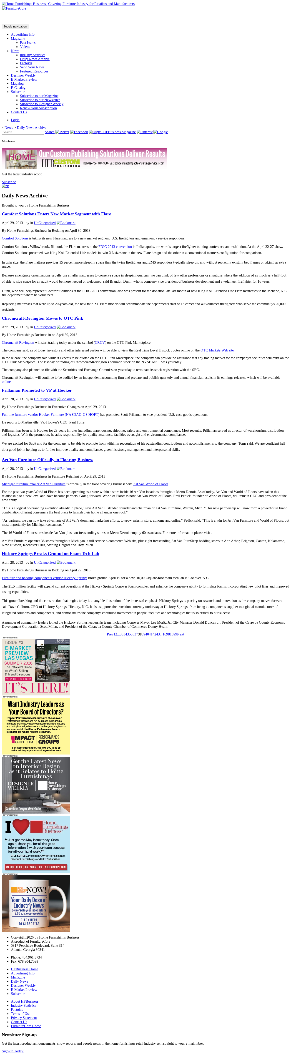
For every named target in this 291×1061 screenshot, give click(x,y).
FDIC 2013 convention (115, 247)
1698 (166, 634)
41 (151, 634)
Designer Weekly (23, 75)
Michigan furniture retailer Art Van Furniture (33, 484)
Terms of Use (20, 1014)
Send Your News (32, 67)
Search (50, 132)
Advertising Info (23, 34)
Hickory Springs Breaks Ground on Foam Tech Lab (50, 553)
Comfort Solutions (15, 238)
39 (143, 634)
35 (129, 634)
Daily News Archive (35, 59)
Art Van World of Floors (150, 484)
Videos (25, 47)
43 (158, 634)
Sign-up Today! (13, 1051)
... (118, 634)
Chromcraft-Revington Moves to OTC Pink (42, 318)
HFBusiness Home (24, 969)
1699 (173, 634)
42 (154, 634)
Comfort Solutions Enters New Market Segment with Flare (56, 214)
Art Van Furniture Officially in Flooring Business (47, 459)
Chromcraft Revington (18, 342)
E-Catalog (18, 88)
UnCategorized (45, 223)
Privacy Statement (24, 1018)
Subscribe (18, 92)
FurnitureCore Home (26, 1026)
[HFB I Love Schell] (36, 871)
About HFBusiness (24, 1001)
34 (125, 634)
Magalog (17, 83)
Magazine (18, 38)
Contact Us (19, 112)
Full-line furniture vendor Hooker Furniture (33, 414)
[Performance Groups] (36, 753)
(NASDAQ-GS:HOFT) (82, 414)
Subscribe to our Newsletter (40, 100)
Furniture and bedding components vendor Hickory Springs (44, 578)
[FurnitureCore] (29, 23)
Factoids (26, 63)
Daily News (19, 981)
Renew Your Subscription (38, 108)
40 (147, 634)
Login (15, 120)
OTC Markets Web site (217, 350)
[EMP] (36, 694)
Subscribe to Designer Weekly (41, 104)
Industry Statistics (32, 55)
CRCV (100, 342)
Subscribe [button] (9, 182)
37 (136, 634)
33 (121, 634)
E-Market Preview (24, 79)
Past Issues (27, 43)
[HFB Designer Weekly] (36, 812)
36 (132, 634)
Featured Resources (34, 71)
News (15, 51)
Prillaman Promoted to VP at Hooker (37, 390)
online (6, 382)
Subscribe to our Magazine (39, 96)
